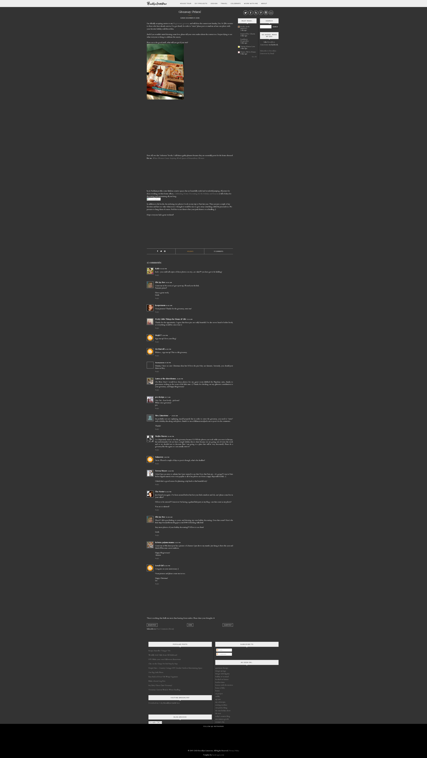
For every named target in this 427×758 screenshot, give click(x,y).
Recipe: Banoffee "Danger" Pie (159, 651)
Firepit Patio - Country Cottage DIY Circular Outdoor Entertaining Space (175, 668)
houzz (217, 691)
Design (214, 3)
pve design (159, 397)
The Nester (160, 491)
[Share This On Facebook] (157, 251)
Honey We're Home (248, 52)
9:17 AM (167, 397)
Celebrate (236, 3)
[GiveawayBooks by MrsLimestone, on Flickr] (165, 72)
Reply (157, 275)
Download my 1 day (155, 703)
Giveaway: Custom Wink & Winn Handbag (164, 690)
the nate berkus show (223, 711)
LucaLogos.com (218, 755)
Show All (254, 57)
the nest (218, 713)
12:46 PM (170, 436)
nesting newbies (221, 705)
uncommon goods (222, 719)
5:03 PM (167, 566)
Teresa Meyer (161, 471)
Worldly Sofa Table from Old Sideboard (162, 655)
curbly (217, 696)
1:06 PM (166, 457)
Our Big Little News (155, 672)
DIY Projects (201, 3)
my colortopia (220, 702)
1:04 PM (165, 335)
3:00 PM (178, 542)
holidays (190, 251)
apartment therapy (221, 668)
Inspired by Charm (247, 34)
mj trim (218, 699)
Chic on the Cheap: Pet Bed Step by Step (163, 664)
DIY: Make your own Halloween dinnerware (164, 659)
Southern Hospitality (244, 40)
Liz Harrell (159, 349)
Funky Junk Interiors (245, 27)
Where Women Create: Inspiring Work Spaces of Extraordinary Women (178, 158)
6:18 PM (168, 362)
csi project (219, 694)
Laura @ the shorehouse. (165, 378)
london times (220, 682)
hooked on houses (222, 679)
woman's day (220, 722)
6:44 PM (168, 492)
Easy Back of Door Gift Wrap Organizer (163, 677)
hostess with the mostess (224, 685)
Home (190, 625)
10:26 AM (169, 517)
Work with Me (251, 3)
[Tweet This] (161, 251)
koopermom (160, 305)
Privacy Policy (234, 751)
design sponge (220, 671)
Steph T (158, 335)
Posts (220, 650)
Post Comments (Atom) (165, 629)
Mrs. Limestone (161, 415)
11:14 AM (189, 319)
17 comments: (218, 251)
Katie (157, 268)
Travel (224, 3)
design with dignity (222, 674)
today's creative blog (222, 716)
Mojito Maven (161, 436)
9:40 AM (169, 305)
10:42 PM (163, 269)
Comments (222, 654)
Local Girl (159, 565)
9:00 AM (169, 282)
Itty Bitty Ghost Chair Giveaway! (160, 685)
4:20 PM (168, 349)
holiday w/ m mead (222, 676)
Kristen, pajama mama (164, 542)
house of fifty (220, 688)
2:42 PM (171, 471)
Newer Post (152, 625)
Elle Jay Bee (160, 282)
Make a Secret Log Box (156, 681)
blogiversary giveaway (181, 23)
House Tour (185, 3)
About (264, 3)
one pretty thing (221, 708)
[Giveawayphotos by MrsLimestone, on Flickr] (154, 200)
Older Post (228, 625)
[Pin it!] (164, 251)
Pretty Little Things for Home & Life (170, 319)
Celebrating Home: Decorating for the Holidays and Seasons (197, 194)
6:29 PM (180, 379)
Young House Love (247, 46)
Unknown (159, 457)
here (171, 703)
